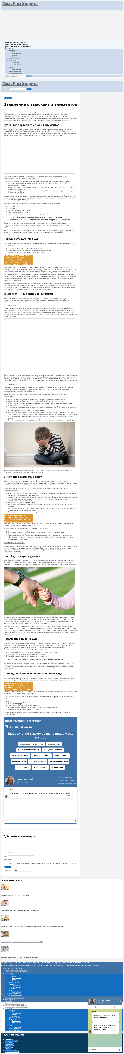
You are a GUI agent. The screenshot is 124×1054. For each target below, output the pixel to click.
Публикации (9, 48)
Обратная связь (10, 999)
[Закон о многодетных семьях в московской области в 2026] (5, 936)
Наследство (12, 60)
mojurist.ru (4, 963)
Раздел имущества (15, 71)
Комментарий (9, 853)
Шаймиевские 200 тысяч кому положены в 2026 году (19, 957)
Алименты (12, 50)
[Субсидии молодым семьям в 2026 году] (5, 889)
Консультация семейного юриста (16, 44)
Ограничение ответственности (14, 998)
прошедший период (28, 278)
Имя (6, 856)
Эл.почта (7, 860)
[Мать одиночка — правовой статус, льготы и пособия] (5, 905)
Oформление (16, 64)
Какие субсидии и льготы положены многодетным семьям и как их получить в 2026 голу (32, 926)
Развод (11, 67)
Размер (14, 55)
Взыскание (15, 57)
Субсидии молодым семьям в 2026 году (15, 895)
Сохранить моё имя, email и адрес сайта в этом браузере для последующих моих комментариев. (41, 863)
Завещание (16, 62)
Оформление (16, 53)
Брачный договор (14, 59)
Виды (14, 52)
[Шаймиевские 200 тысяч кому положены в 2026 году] (5, 952)
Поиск (29, 76)
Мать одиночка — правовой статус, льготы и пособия (20, 911)
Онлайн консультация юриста (15, 42)
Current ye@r (8, 870)
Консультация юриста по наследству (18, 46)
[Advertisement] (62, 25)
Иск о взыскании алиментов (14, 543)
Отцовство (12, 66)
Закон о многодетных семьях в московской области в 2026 (22, 942)
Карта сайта (8, 1001)
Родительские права (15, 73)
